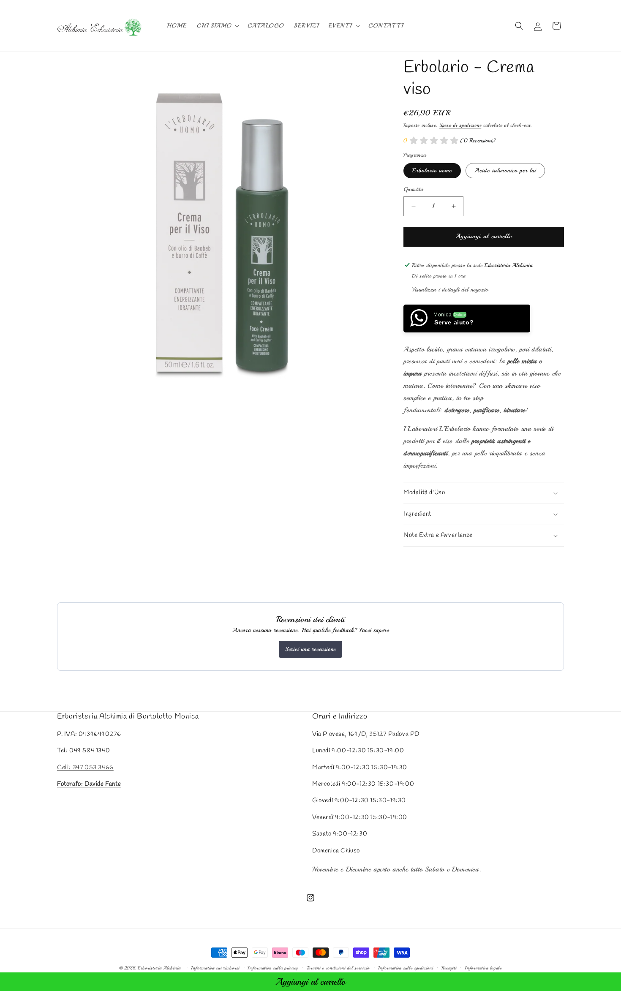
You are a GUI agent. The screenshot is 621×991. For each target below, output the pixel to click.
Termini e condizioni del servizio (338, 968)
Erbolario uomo (432, 170)
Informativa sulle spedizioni (405, 968)
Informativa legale (483, 968)
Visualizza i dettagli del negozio (450, 289)
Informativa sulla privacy (273, 968)
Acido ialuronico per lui (505, 170)
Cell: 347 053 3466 (85, 767)
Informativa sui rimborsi (215, 968)
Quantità (413, 189)
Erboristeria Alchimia (159, 968)
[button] (217, 26)
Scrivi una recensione (310, 649)
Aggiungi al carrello (310, 982)
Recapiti (449, 968)
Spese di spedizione (460, 125)
